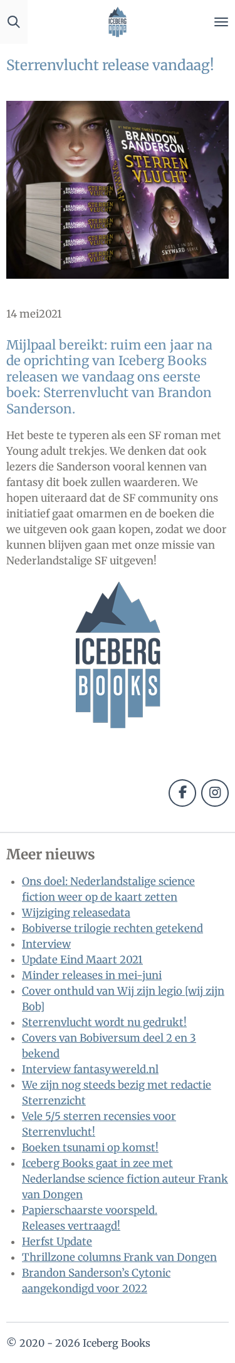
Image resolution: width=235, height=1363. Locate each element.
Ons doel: (46, 881)
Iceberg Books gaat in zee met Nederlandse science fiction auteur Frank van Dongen (125, 1179)
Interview (46, 944)
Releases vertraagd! (71, 1226)
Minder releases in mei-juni (92, 975)
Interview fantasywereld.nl (90, 1069)
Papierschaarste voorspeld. (89, 1210)
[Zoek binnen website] (14, 22)
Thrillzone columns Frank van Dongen (119, 1257)
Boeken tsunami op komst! (90, 1147)
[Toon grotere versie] (117, 190)
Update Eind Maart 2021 (82, 960)
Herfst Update (57, 1241)
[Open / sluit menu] (221, 22)
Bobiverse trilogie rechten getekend (112, 928)
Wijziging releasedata (76, 913)
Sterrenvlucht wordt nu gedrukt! (104, 1022)
